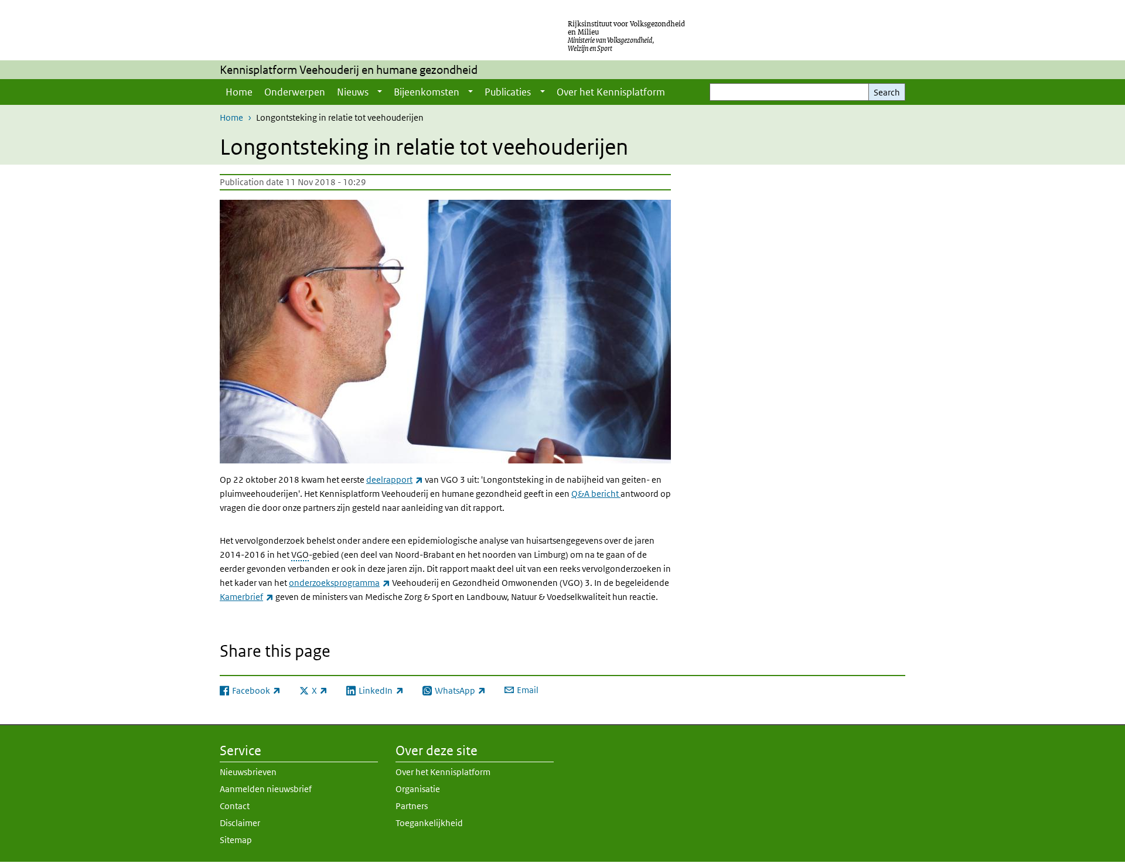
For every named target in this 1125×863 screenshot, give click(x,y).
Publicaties (508, 92)
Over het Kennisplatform (611, 92)
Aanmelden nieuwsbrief (266, 788)
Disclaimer (240, 822)
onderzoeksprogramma (339, 582)
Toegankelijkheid (429, 822)
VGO (300, 554)
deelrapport (394, 479)
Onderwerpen (294, 92)
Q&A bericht (596, 493)
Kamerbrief (247, 596)
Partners (412, 805)
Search (887, 92)
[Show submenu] (379, 92)
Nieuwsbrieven (248, 771)
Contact (235, 805)
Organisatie (418, 788)
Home (239, 92)
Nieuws (353, 92)
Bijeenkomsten (426, 92)
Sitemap (236, 839)
